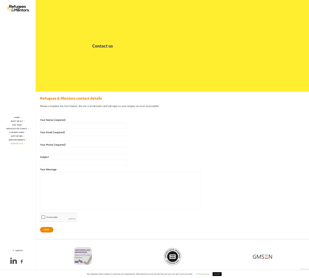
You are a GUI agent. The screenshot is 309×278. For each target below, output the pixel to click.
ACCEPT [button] (217, 274)
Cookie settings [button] (203, 274)
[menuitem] (13, 261)
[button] (13, 261)
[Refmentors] (17, 8)
